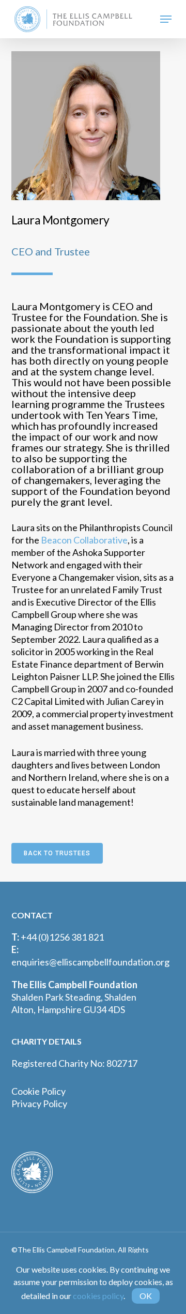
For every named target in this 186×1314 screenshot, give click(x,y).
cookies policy (98, 1296)
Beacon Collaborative (84, 540)
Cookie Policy (38, 1091)
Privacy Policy (39, 1103)
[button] (166, 19)
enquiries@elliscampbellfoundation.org (90, 962)
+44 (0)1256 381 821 (62, 937)
